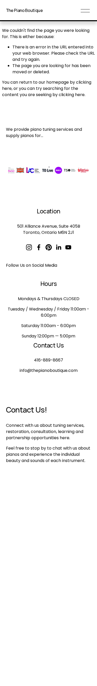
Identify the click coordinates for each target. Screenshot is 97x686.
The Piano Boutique (24, 10)
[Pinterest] (49, 247)
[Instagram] (29, 247)
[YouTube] (68, 247)
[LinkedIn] (58, 247)
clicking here (72, 95)
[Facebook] (39, 247)
